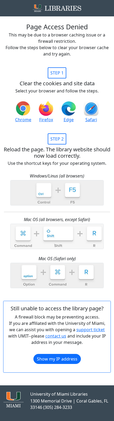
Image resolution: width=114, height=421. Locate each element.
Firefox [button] (46, 120)
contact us (55, 336)
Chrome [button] (23, 120)
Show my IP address (57, 359)
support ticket (90, 330)
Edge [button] (69, 120)
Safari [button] (91, 120)
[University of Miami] (13, 399)
